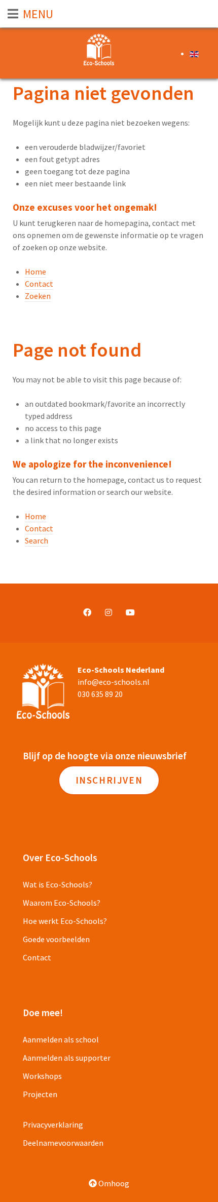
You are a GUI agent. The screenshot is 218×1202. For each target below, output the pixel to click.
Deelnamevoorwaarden (63, 1143)
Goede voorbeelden (56, 939)
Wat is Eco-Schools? (57, 884)
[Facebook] (87, 612)
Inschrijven (109, 780)
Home (35, 271)
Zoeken (38, 296)
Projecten (40, 1094)
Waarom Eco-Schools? (61, 903)
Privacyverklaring (53, 1124)
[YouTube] (130, 612)
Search (36, 540)
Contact (39, 284)
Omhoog (113, 1183)
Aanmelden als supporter (67, 1058)
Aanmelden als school (61, 1039)
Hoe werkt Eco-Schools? (65, 921)
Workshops (42, 1076)
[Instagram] (108, 612)
